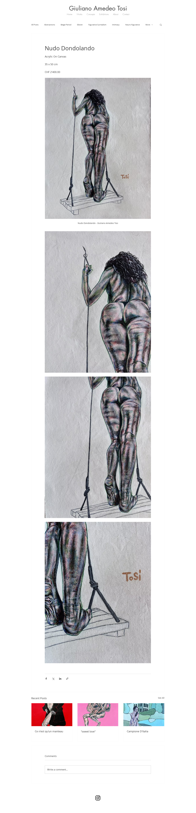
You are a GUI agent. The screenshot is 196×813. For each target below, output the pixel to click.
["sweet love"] (97, 714)
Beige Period (66, 25)
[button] (160, 25)
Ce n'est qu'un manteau (49, 731)
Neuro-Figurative (132, 25)
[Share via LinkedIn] (60, 678)
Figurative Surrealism (97, 25)
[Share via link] (67, 678)
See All (161, 697)
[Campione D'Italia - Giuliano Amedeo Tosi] (143, 714)
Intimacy (116, 25)
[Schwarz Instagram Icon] (98, 798)
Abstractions (49, 25)
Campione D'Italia (137, 731)
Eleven (80, 25)
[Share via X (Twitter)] (53, 678)
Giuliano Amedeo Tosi (98, 8)
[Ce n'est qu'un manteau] (51, 714)
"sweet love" (88, 731)
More (147, 25)
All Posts (34, 25)
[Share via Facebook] (46, 678)
